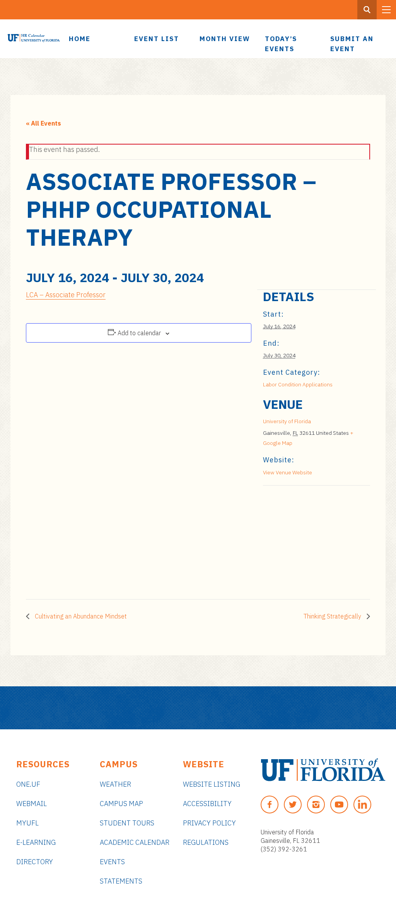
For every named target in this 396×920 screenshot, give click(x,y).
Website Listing (211, 784)
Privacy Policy (209, 822)
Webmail (31, 803)
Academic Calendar (134, 842)
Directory (34, 861)
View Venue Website (287, 472)
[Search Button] (367, 9)
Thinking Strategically (333, 616)
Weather (115, 784)
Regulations (206, 842)
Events (112, 861)
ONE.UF (28, 784)
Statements (121, 881)
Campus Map (121, 803)
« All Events (43, 123)
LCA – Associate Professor (66, 294)
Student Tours (127, 822)
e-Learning (36, 842)
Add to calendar (139, 333)
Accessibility (207, 803)
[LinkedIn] (362, 804)
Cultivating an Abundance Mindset (80, 616)
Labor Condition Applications (298, 384)
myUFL (27, 822)
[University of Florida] (323, 769)
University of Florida (287, 421)
